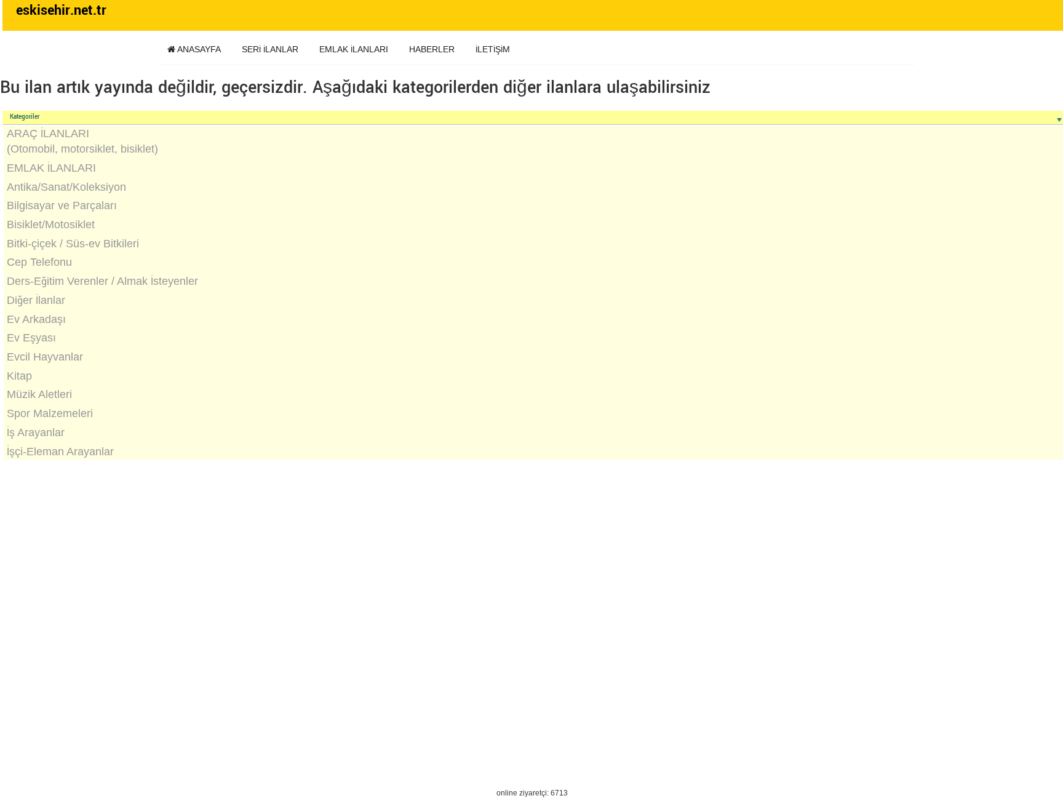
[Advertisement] (370, 573)
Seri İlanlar (270, 49)
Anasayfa (198, 49)
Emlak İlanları (353, 49)
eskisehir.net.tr (61, 10)
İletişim (493, 49)
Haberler (432, 49)
